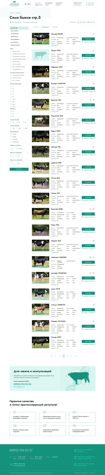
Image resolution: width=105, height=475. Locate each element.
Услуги (47, 4)
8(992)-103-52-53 (22, 384)
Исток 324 (55, 178)
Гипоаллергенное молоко (18, 53)
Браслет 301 (56, 100)
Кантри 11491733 (58, 83)
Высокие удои (15, 61)
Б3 (13, 96)
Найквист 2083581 (58, 257)
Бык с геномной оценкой (18, 66)
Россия (14, 134)
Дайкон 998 (56, 163)
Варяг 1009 (55, 131)
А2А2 (26, 128)
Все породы (14, 28)
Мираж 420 (56, 241)
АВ (19, 122)
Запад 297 (55, 193)
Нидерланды (15, 141)
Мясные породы (15, 45)
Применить (19, 169)
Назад (51, 356)
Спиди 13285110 (58, 305)
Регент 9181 (56, 50)
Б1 (13, 94)
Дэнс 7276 (55, 289)
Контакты (58, 4)
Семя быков (38, 3)
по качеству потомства (18, 75)
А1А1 (13, 128)
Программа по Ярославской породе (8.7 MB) (86, 464)
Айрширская (14, 36)
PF (13, 116)
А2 (13, 88)
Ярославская (14, 31)
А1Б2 (13, 101)
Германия (14, 139)
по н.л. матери (16, 80)
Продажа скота (38, 4)
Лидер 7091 (56, 337)
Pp (13, 113)
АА (13, 122)
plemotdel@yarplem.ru (19, 386)
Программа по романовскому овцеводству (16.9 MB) (86, 457)
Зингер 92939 (57, 34)
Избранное (90, 4)
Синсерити (91, 473)
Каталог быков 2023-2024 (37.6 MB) (85, 450)
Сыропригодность (16, 69)
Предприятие (59, 3)
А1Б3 (13, 104)
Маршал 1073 (56, 67)
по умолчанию (45, 27)
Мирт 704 (55, 225)
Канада (14, 136)
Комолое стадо (16, 51)
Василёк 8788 (57, 209)
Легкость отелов (16, 64)
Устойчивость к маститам (18, 56)
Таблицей (92, 22)
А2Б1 (13, 106)
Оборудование (48, 3)
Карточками (83, 22)
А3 (13, 91)
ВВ (25, 122)
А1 (13, 86)
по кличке (54, 27)
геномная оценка (16, 77)
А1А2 (20, 128)
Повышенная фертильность (19, 59)
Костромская (14, 42)
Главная (12, 12)
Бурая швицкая (15, 39)
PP (13, 111)
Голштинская (14, 33)
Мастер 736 (56, 147)
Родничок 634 (57, 116)
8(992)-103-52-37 (78, 3)
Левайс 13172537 (58, 321)
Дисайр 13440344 (59, 273)
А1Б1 (13, 99)
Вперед (75, 356)
